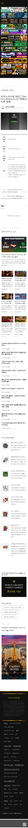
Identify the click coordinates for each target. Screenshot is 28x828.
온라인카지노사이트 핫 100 (11, 769)
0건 (6, 108)
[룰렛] (5, 445)
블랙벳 (21, 793)
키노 (12, 738)
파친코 (6, 801)
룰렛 (17, 730)
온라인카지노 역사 (9, 730)
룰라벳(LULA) (8, 793)
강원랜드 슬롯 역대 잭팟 (10, 612)
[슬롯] (5, 528)
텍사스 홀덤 (7, 741)
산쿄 (5, 804)
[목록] (25, 106)
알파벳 (6, 796)
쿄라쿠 (16, 804)
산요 (11, 801)
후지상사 (6, 808)
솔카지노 (6, 757)
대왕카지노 (7, 749)
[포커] (5, 488)
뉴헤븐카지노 (16, 753)
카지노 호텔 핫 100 (9, 781)
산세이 (16, 801)
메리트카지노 (8, 760)
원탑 (5, 789)
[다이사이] (5, 500)
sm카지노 (13, 757)
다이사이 (6, 738)
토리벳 (11, 796)
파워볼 (17, 738)
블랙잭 (6, 734)
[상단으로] (24, 824)
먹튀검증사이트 (19, 765)
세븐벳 (16, 793)
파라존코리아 (16, 749)
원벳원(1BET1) (16, 785)
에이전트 (15, 789)
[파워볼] (5, 547)
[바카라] (5, 474)
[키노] (5, 514)
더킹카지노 (16, 760)
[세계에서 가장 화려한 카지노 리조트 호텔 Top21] (14, 657)
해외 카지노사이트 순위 (10, 776)
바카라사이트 (17, 746)
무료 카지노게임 (8, 765)
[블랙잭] (5, 460)
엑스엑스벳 (7, 753)
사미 (21, 801)
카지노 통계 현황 (9, 727)
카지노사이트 (8, 746)
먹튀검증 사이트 (8, 90)
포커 (16, 734)
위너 (9, 789)
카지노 (6, 723)
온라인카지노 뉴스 (9, 231)
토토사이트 (7, 785)
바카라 (11, 734)
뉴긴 (21, 804)
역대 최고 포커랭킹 (9, 617)
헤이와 (10, 804)
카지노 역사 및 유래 (15, 723)
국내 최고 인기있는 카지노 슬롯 (12, 607)
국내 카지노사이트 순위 (10, 773)
